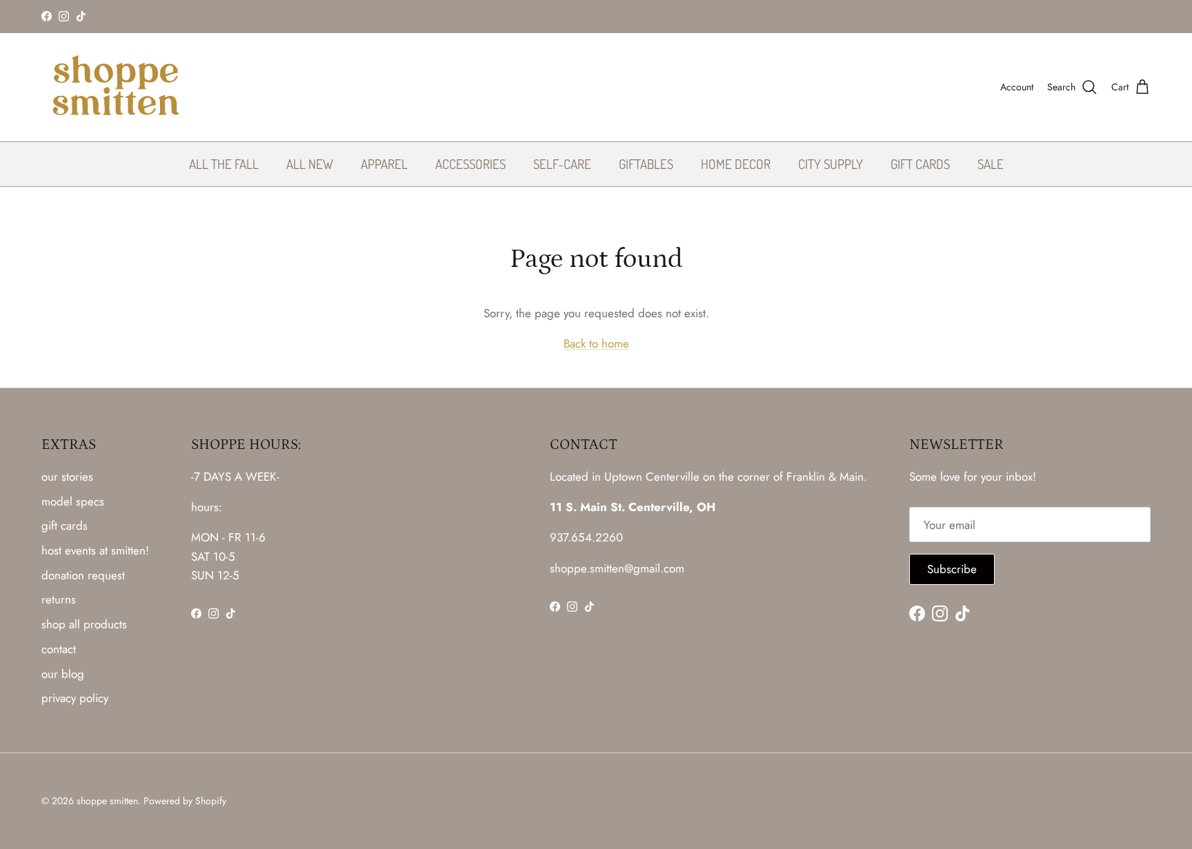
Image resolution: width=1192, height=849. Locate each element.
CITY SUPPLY (830, 163)
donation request (83, 575)
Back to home (596, 343)
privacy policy (74, 698)
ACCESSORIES (470, 163)
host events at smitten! (95, 550)
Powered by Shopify (184, 801)
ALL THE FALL (224, 163)
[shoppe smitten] (115, 87)
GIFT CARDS (920, 163)
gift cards (64, 525)
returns (58, 599)
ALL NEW (309, 163)
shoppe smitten (107, 801)
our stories (67, 476)
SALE (990, 163)
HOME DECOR (736, 163)
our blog (62, 674)
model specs (72, 501)
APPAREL (384, 163)
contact (58, 649)
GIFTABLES (646, 163)
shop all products (84, 624)
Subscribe (952, 569)
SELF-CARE (562, 163)
